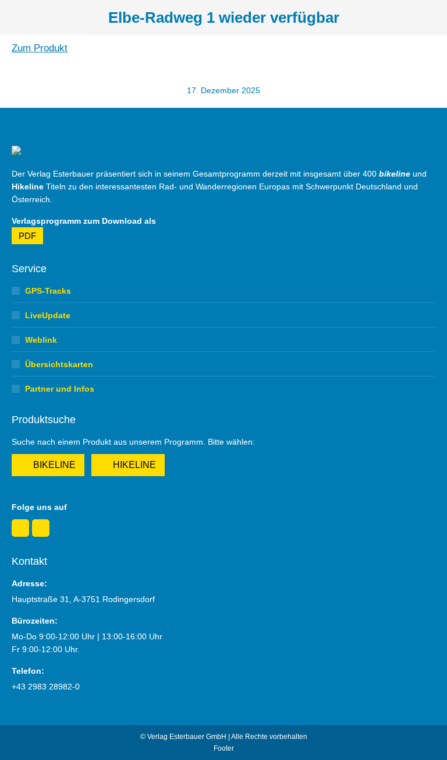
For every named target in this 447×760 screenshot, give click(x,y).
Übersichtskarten (59, 364)
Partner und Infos (59, 388)
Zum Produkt (40, 48)
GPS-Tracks (48, 290)
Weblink (41, 339)
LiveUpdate (47, 315)
